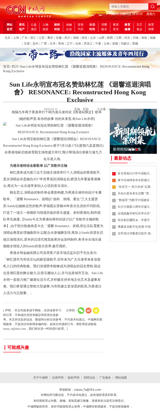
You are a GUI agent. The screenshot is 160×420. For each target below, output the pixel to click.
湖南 (76, 37)
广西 (44, 43)
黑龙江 (88, 43)
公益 (34, 24)
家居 (116, 24)
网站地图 (121, 377)
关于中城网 (40, 377)
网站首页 (9, 27)
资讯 (22, 24)
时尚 (92, 29)
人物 (45, 24)
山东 (93, 37)
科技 (57, 29)
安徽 (59, 37)
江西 (118, 37)
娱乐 (104, 29)
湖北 (84, 37)
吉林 (78, 43)
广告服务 (105, 377)
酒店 (34, 29)
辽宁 (69, 43)
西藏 (135, 43)
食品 (139, 29)
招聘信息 (89, 377)
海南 (144, 37)
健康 (127, 29)
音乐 (116, 29)
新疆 (115, 43)
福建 (153, 37)
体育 (151, 24)
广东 (25, 37)
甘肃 (27, 43)
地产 (22, 29)
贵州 (35, 43)
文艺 (139, 24)
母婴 (151, 29)
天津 (52, 43)
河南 (136, 37)
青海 (61, 43)
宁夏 (98, 43)
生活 (92, 24)
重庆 (50, 37)
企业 (69, 29)
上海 (16, 37)
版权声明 (73, 377)
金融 (69, 24)
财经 (57, 24)
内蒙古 (125, 43)
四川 (67, 37)
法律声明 (58, 377)
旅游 (45, 29)
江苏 (42, 37)
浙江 (33, 37)
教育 (127, 24)
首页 (6, 66)
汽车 (81, 29)
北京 (7, 37)
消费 (104, 24)
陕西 (110, 37)
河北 (127, 37)
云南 (107, 43)
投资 (81, 24)
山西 (101, 37)
